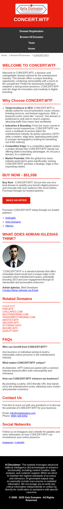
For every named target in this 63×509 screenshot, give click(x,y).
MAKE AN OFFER (16, 200)
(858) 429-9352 (19, 416)
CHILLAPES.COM (12, 311)
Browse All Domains (31, 37)
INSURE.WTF (10, 328)
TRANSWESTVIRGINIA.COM (18, 317)
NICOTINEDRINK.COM (15, 314)
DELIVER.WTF (10, 322)
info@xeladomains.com (22, 413)
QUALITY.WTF (10, 331)
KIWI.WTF (8, 309)
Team (31, 43)
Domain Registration (31, 31)
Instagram (7, 442)
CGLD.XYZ (8, 306)
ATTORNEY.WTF (12, 325)
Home (31, 48)
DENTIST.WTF (10, 320)
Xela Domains (13, 222)
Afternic (9, 226)
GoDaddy (10, 218)
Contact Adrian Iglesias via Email (20, 290)
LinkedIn (19, 442)
